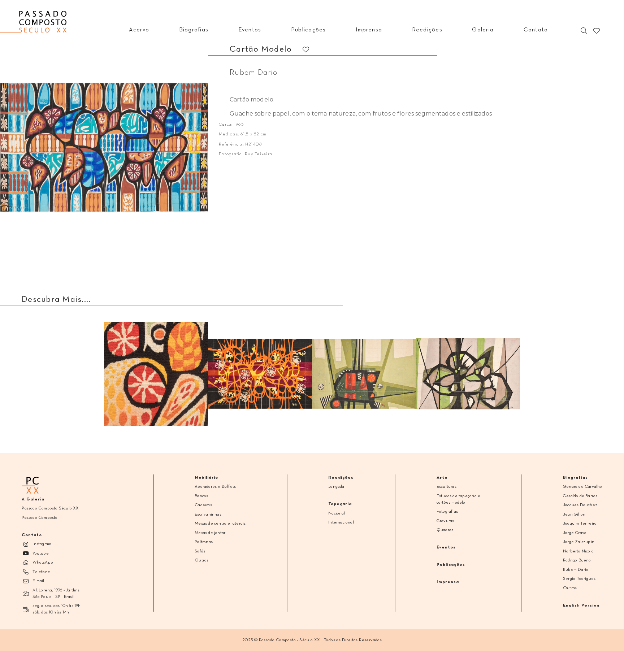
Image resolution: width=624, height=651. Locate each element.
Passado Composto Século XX (50, 508)
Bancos (201, 496)
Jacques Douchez (580, 505)
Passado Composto (39, 518)
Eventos (446, 547)
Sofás (200, 551)
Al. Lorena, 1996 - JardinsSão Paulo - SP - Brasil (55, 594)
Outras (570, 588)
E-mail (38, 581)
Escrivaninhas (208, 514)
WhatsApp (42, 562)
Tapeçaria (340, 504)
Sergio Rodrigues (579, 579)
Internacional (341, 522)
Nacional (336, 513)
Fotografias (447, 511)
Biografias (575, 477)
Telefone (41, 572)
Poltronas (204, 542)
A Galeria (33, 499)
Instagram (41, 544)
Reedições (341, 477)
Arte (442, 477)
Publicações (451, 565)
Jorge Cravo (574, 533)
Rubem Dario (575, 570)
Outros (201, 560)
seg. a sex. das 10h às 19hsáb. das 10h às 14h (56, 609)
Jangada (336, 487)
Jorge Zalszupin (578, 542)
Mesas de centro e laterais (220, 523)
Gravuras (445, 521)
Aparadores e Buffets (215, 487)
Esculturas (446, 487)
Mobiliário (206, 477)
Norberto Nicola (578, 551)
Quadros (445, 530)
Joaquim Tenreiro (580, 523)
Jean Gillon (574, 514)
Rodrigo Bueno (577, 560)
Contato (32, 535)
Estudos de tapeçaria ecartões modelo (458, 499)
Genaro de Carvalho (582, 487)
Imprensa (448, 582)
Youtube (40, 553)
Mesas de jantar (210, 533)
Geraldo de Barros (580, 496)
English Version (581, 605)
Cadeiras (203, 505)
